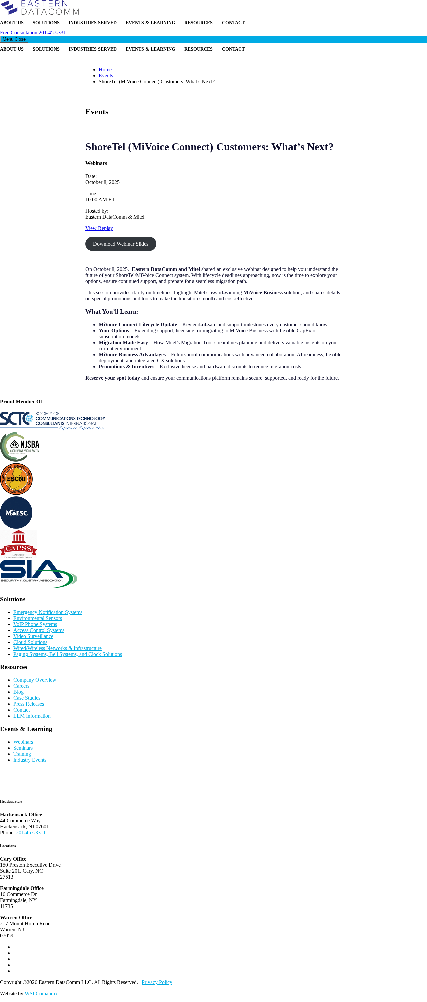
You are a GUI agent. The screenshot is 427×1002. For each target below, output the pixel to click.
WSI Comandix (41, 993)
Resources (198, 22)
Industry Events (29, 760)
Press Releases (28, 704)
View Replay (99, 228)
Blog (18, 692)
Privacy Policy (157, 982)
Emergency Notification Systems (47, 612)
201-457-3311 (34, 32)
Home (105, 69)
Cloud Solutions (30, 642)
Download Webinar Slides (120, 244)
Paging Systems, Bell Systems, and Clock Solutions (67, 654)
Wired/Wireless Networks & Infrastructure (57, 648)
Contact (233, 22)
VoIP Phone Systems (35, 624)
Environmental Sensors (37, 618)
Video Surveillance (33, 636)
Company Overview (34, 680)
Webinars (23, 742)
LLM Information (32, 716)
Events (106, 75)
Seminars (23, 748)
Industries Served (93, 22)
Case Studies (26, 698)
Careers (21, 686)
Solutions (46, 22)
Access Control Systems (38, 630)
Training (22, 754)
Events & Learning (150, 22)
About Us (12, 22)
